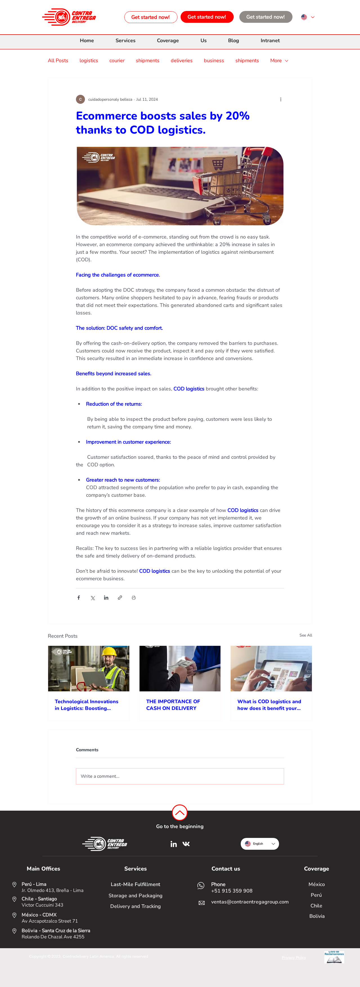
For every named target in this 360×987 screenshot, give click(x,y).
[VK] (186, 844)
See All (306, 635)
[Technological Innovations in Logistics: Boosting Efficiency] (88, 668)
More (276, 60)
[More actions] (280, 99)
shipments (147, 60)
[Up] (180, 812)
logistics (89, 60)
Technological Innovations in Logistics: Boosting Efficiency (86, 705)
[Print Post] (133, 597)
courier (117, 60)
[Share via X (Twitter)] (92, 597)
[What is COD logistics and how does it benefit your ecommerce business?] (271, 668)
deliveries (182, 60)
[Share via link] (120, 597)
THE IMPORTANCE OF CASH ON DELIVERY (173, 705)
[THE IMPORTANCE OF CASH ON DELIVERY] (180, 668)
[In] (173, 844)
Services (135, 869)
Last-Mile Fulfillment (135, 884)
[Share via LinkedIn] (106, 597)
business (214, 60)
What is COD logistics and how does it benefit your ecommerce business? (269, 705)
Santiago (47, 899)
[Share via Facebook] (78, 597)
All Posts (58, 60)
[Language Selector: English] (307, 17)
